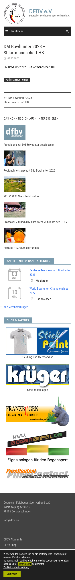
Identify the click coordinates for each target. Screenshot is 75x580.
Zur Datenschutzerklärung (16, 567)
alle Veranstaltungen (16, 307)
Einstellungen (24, 563)
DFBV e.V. (41, 11)
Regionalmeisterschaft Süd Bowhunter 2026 (29, 170)
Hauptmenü (16, 31)
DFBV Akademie (13, 539)
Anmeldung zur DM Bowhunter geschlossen (29, 144)
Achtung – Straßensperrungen (21, 248)
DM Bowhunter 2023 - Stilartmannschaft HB (29, 67)
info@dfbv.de (11, 520)
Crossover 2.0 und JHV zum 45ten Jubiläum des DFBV (35, 222)
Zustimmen (12, 574)
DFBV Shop (10, 545)
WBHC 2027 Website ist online (21, 196)
